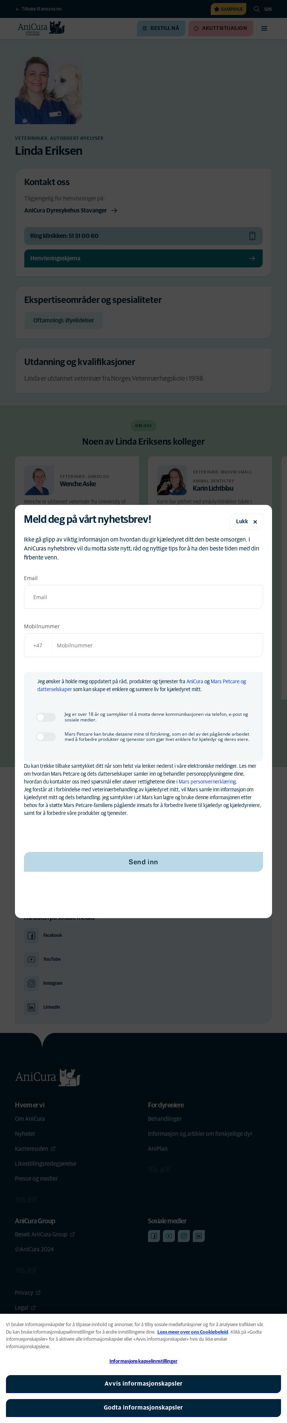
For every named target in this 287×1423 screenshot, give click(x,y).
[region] (143, 1368)
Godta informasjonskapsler (143, 1408)
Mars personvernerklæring (207, 782)
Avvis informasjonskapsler (144, 1384)
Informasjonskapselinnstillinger (143, 1361)
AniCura (194, 681)
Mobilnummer (42, 626)
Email (31, 578)
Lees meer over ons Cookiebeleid (192, 1332)
